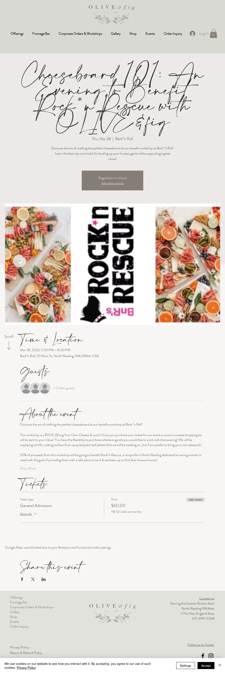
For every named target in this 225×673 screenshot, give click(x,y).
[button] (213, 33)
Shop (13, 616)
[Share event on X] (33, 579)
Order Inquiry (19, 626)
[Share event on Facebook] (22, 579)
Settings (185, 665)
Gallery (15, 612)
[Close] (219, 665)
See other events (112, 183)
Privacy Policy (26, 667)
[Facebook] (203, 656)
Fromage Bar (18, 602)
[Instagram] (211, 656)
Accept (206, 665)
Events (14, 621)
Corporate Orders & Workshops (31, 607)
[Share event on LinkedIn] (44, 579)
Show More (28, 468)
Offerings (16, 597)
